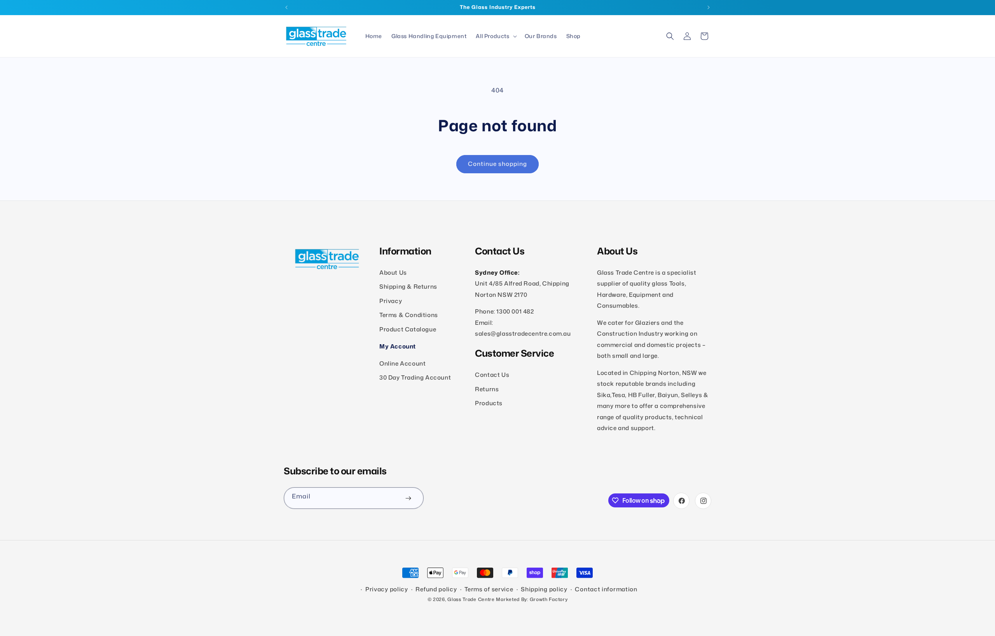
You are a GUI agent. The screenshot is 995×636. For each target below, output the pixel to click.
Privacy (390, 301)
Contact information (606, 589)
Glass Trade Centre (471, 599)
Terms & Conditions (408, 315)
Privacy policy (386, 589)
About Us (393, 272)
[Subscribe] (408, 498)
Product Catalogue (407, 329)
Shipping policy (544, 589)
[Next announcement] (708, 7)
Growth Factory (549, 599)
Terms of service (488, 589)
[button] (495, 36)
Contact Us (492, 375)
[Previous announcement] (286, 7)
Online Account (402, 363)
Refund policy (436, 589)
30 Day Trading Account (415, 377)
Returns (487, 389)
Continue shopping (497, 164)
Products (489, 403)
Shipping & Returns (408, 287)
